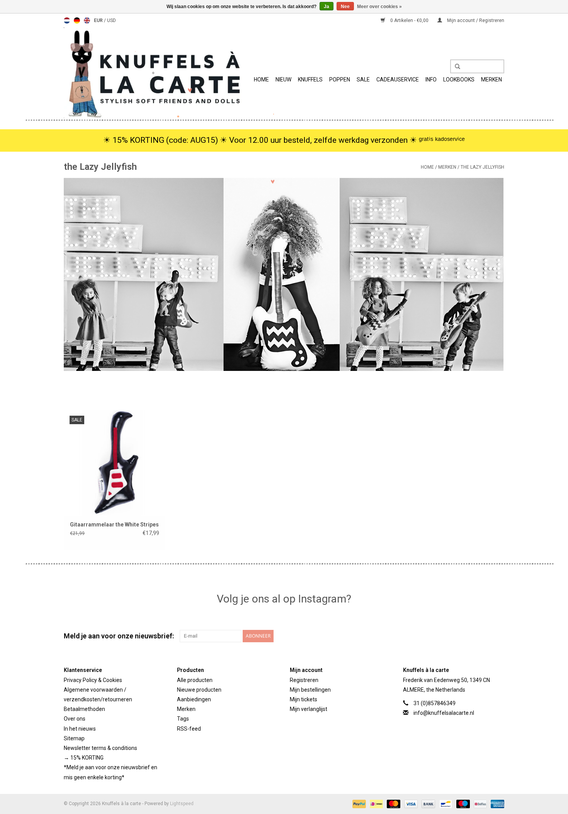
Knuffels (310, 79)
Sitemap (74, 738)
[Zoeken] (455, 66)
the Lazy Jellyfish (482, 167)
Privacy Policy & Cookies (93, 680)
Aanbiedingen (194, 699)
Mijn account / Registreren (475, 20)
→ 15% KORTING (84, 758)
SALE (363, 79)
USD (111, 20)
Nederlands (67, 20)
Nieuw (283, 79)
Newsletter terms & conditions (100, 748)
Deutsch (77, 20)
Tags (183, 719)
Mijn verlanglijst (308, 709)
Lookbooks (458, 79)
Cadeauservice (397, 79)
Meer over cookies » (379, 6)
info (431, 79)
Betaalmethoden (84, 709)
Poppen (339, 79)
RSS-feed (189, 729)
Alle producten (195, 680)
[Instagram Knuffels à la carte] (498, 636)
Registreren (304, 680)
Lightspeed (182, 803)
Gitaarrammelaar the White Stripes (114, 524)
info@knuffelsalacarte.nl (443, 713)
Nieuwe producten (199, 690)
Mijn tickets (303, 699)
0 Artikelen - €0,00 (409, 20)
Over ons (74, 719)
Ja (326, 6)
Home (261, 79)
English (87, 20)
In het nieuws (80, 729)
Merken (491, 79)
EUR (99, 20)
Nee (345, 6)
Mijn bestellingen (310, 690)
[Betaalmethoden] (358, 803)
